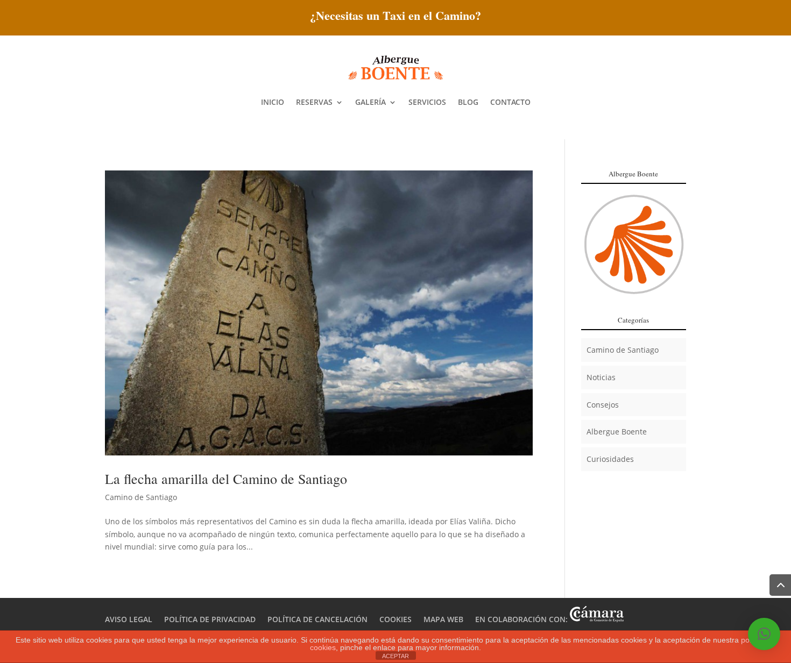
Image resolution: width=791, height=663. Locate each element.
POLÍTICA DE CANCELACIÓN (317, 619)
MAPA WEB (443, 619)
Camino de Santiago (141, 497)
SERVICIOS (427, 102)
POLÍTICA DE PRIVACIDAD (210, 619)
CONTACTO (510, 102)
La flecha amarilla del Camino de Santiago (226, 478)
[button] (764, 634)
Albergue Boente (617, 431)
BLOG (468, 102)
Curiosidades (610, 459)
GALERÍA (370, 102)
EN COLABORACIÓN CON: (522, 619)
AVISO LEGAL (128, 619)
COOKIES (395, 619)
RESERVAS (314, 102)
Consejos (603, 405)
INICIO (272, 102)
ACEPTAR (395, 656)
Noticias (601, 377)
